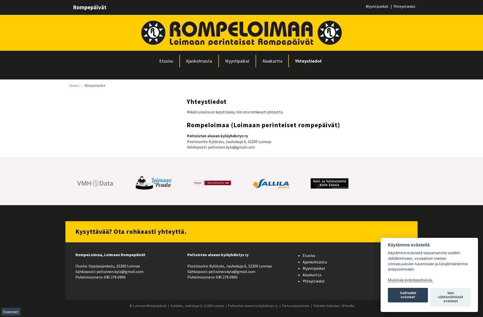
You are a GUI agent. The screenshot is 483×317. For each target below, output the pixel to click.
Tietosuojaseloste (295, 305)
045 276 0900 (115, 277)
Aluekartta (272, 61)
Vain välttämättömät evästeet (450, 297)
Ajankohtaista (199, 61)
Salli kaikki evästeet (408, 295)
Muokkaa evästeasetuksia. (410, 280)
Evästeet (11, 311)
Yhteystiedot (404, 6)
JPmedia (347, 305)
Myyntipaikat (377, 6)
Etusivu (166, 61)
